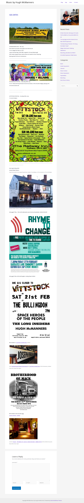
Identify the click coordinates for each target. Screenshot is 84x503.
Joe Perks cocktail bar (21, 342)
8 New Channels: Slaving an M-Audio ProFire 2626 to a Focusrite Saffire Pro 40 (69, 35)
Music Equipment (64, 73)
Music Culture (63, 70)
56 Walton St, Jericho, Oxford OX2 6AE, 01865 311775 (29, 441)
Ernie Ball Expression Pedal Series (68, 55)
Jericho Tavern (12, 415)
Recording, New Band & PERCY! (67, 52)
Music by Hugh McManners (20, 2)
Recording (62, 77)
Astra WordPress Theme (56, 500)
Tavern (14, 441)
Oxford (18, 415)
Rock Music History (65, 80)
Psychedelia (63, 75)
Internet (62, 68)
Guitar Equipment (64, 66)
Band (61, 63)
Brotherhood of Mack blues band (20, 366)
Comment (14, 462)
